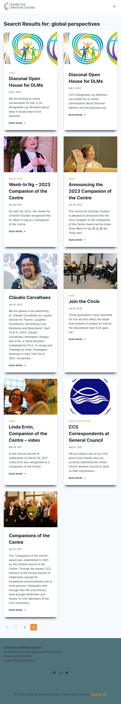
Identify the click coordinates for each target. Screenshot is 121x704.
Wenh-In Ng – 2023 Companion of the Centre (29, 191)
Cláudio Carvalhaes (30, 297)
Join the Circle (84, 301)
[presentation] (30, 48)
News (12, 73)
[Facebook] (54, 672)
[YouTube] (66, 672)
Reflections (16, 179)
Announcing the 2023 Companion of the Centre (90, 191)
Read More (17, 123)
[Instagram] (60, 672)
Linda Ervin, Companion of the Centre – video (28, 433)
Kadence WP (99, 694)
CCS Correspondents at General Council (89, 433)
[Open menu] (114, 6)
